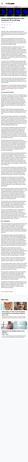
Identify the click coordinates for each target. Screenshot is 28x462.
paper (5, 88)
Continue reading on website (7, 291)
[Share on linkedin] (4, 25)
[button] (2, 4)
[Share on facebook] (2, 25)
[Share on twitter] (7, 25)
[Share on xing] (10, 25)
